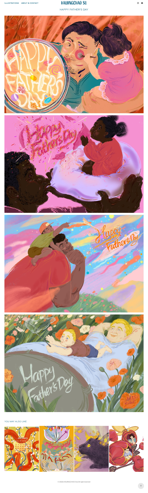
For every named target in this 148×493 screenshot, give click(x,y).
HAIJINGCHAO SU (74, 3)
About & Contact (29, 3)
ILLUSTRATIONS (11, 3)
